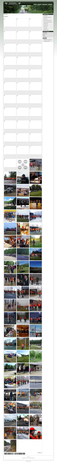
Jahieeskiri (45, 28)
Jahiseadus (45, 26)
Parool (44, 34)
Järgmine (20, 453)
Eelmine (9, 453)
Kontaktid (50, 4)
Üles (28, 456)
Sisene (45, 38)
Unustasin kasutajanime (48, 39)
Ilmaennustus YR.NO (47, 17)
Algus (6, 453)
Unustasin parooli (47, 41)
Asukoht (39, 4)
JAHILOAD (45, 15)
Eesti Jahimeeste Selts (47, 20)
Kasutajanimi (45, 32)
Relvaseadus (46, 25)
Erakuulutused (46, 29)
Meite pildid (45, 4)
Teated (35, 4)
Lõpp (24, 453)
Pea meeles (45, 37)
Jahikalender (46, 23)
